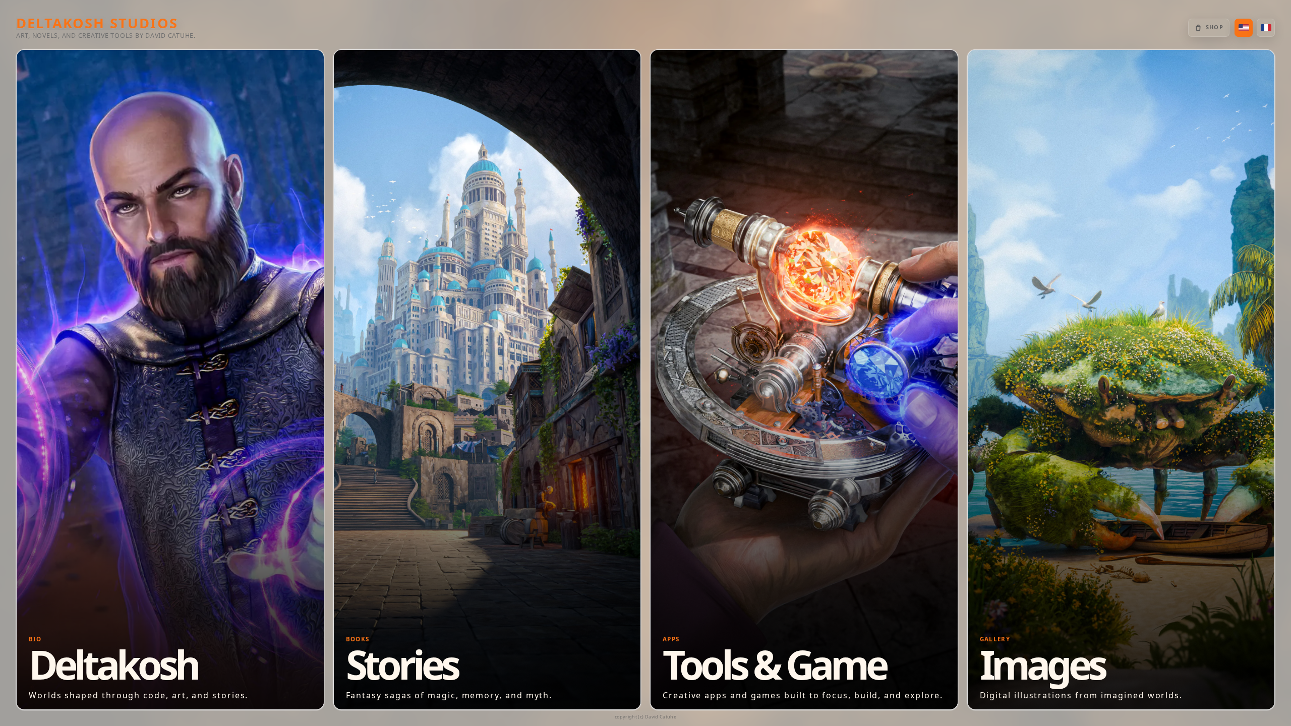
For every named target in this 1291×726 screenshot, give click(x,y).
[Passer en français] (1266, 28)
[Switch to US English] (1244, 28)
